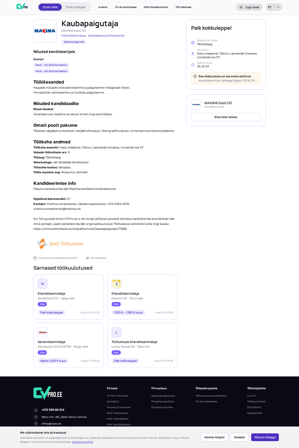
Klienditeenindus (74, 35)
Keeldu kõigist (214, 437)
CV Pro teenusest (117, 395)
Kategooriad (254, 412)
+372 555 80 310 (53, 409)
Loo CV (251, 395)
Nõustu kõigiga (265, 437)
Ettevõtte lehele (225, 117)
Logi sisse (252, 7)
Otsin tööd (50, 7)
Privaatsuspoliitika (162, 401)
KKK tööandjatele (118, 418)
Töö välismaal (183, 7)
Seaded (239, 437)
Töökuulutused (256, 401)
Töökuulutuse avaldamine (211, 395)
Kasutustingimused (163, 395)
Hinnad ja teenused (119, 407)
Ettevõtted (254, 407)
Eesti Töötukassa (117, 412)
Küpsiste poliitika (82, 441)
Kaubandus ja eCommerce (106, 35)
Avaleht (103, 7)
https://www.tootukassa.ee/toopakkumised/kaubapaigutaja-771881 (80, 228)
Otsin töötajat (76, 7)
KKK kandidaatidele (119, 424)
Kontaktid (113, 401)
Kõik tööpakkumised (156, 7)
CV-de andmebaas (126, 7)
